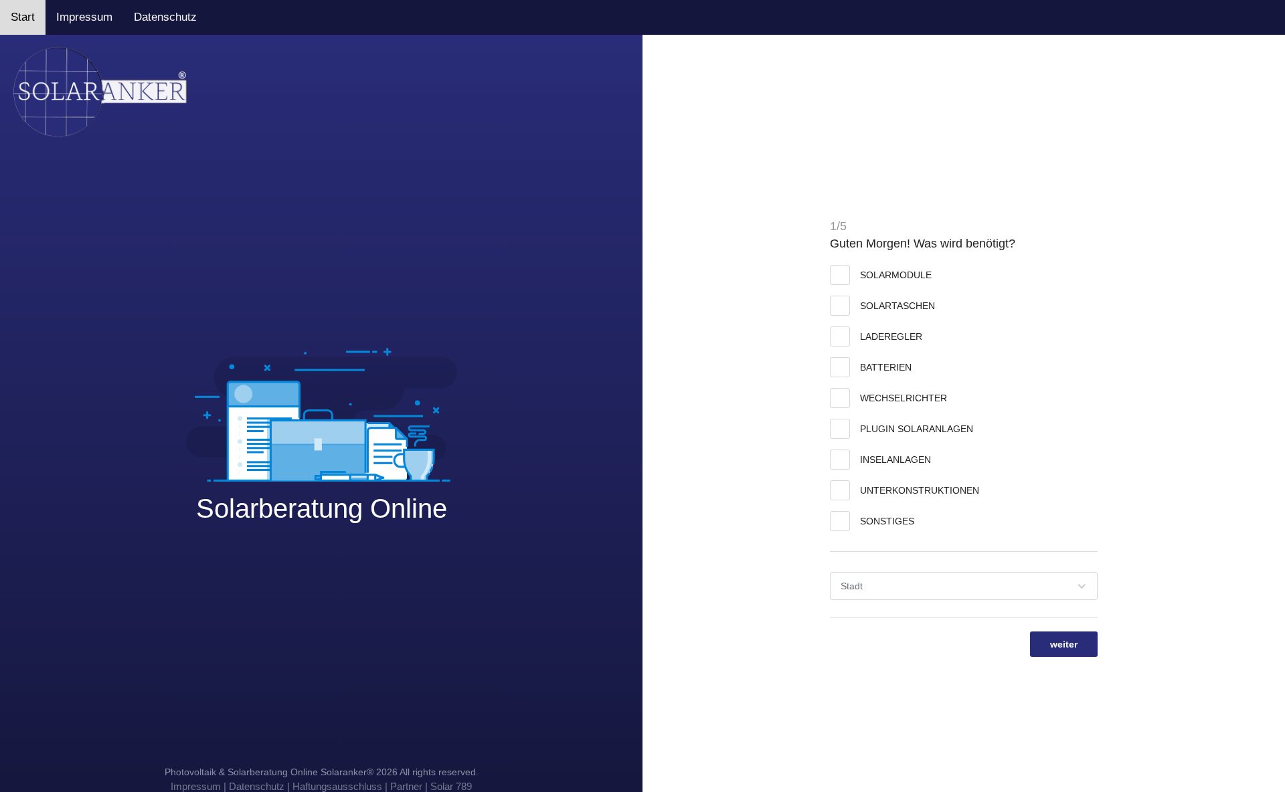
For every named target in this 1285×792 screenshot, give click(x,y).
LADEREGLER (891, 336)
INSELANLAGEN (895, 459)
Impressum (84, 17)
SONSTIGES (887, 521)
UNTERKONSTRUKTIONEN (919, 490)
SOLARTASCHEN (897, 305)
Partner (406, 786)
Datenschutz (165, 17)
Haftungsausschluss (337, 786)
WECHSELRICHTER (903, 398)
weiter (1064, 644)
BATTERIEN (886, 367)
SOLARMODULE (896, 275)
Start (23, 17)
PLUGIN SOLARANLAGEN (916, 428)
